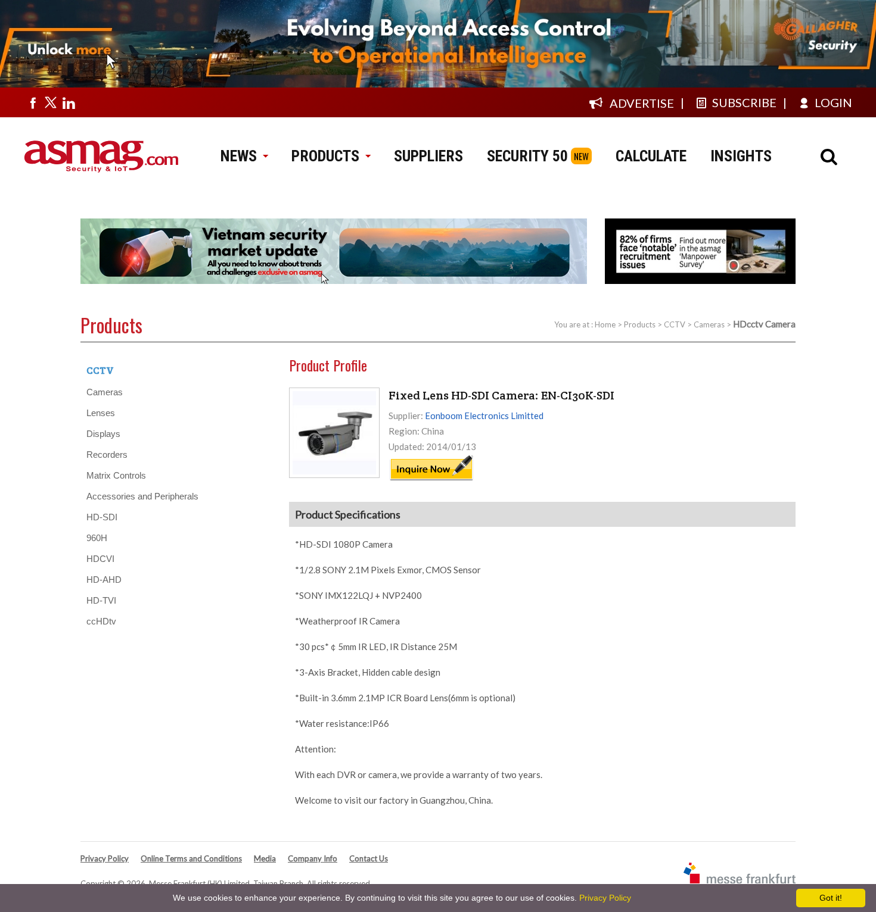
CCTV (674, 324)
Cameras (709, 324)
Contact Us (368, 858)
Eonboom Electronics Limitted (484, 415)
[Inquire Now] (431, 478)
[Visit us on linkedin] (68, 102)
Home (605, 324)
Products (640, 324)
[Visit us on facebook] (32, 102)
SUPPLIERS (428, 156)
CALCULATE (651, 156)
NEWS (238, 156)
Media (265, 858)
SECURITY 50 (527, 156)
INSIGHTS (741, 156)
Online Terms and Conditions (191, 858)
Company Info (312, 858)
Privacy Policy (104, 858)
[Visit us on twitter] (50, 102)
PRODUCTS (325, 156)
